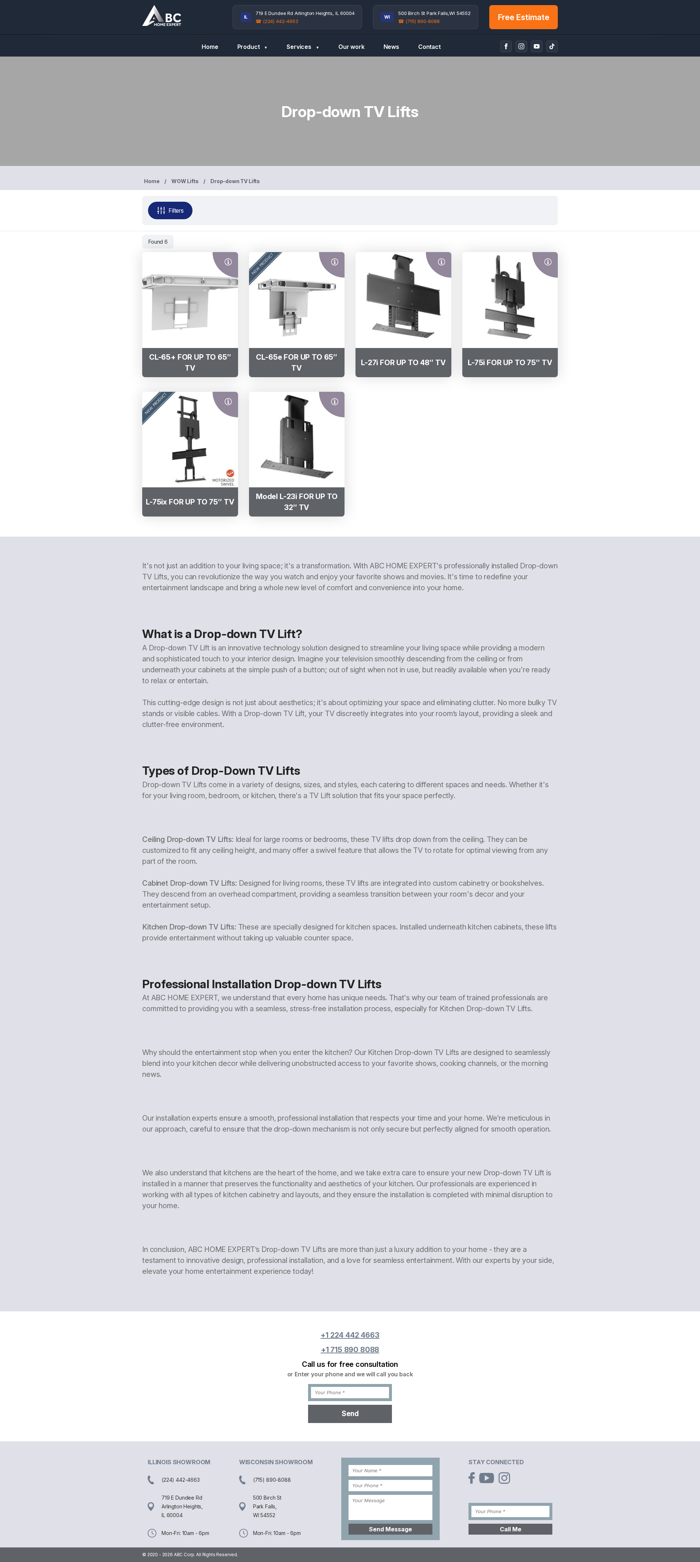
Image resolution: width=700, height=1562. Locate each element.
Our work (351, 46)
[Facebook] (506, 46)
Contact (429, 46)
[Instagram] (521, 46)
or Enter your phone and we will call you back (350, 1374)
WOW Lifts (185, 181)
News (391, 46)
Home (210, 46)
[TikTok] (552, 46)
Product (252, 46)
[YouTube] (536, 46)
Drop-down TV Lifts (235, 181)
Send (350, 1414)
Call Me (510, 1529)
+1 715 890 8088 (350, 1349)
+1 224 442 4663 (350, 1335)
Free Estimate (523, 17)
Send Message (390, 1529)
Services (303, 46)
